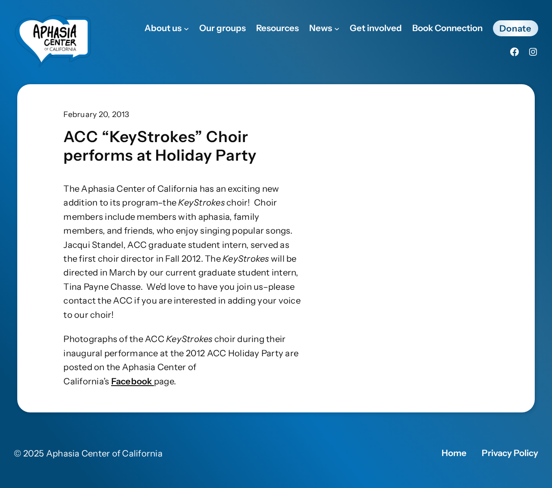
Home (454, 453)
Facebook (132, 381)
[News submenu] (336, 28)
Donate (515, 28)
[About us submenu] (186, 28)
